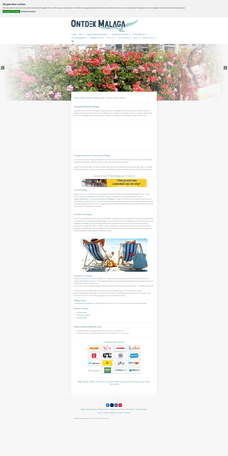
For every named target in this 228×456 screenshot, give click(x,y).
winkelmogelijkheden (81, 199)
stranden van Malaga (95, 221)
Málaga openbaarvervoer (89, 409)
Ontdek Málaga (79, 98)
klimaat (84, 312)
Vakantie (85, 382)
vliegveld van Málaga (84, 303)
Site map (120, 413)
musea (135, 196)
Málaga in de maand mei (97, 382)
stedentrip (90, 196)
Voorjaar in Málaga (112, 382)
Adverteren (112, 413)
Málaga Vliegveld (103, 409)
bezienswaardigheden (107, 199)
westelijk (77, 223)
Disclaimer (127, 413)
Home (99, 413)
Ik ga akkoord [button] (8, 11)
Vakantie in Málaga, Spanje (95, 98)
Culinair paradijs (81, 318)
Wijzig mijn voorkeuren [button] (28, 11)
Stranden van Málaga (83, 214)
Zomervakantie (145, 382)
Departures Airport (141, 409)
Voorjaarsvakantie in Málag (129, 382)
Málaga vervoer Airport (117, 409)
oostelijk (85, 223)
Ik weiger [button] (16, 11)
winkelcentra (130, 281)
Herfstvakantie (114, 384)
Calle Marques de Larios (87, 281)
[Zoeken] (72, 41)
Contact (105, 413)
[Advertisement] (114, 135)
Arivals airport (130, 409)
